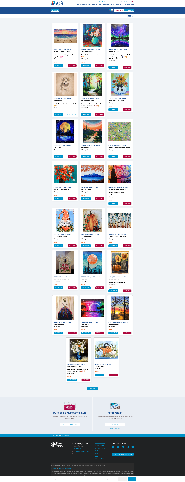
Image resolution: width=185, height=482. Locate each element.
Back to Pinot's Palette (100, 1)
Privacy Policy (61, 468)
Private (129, 10)
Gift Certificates (104, 5)
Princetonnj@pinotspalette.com (81, 451)
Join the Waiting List (71, 114)
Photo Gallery (129, 5)
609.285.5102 (77, 454)
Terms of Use (54, 468)
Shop (117, 5)
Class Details (58, 65)
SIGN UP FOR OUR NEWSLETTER (123, 454)
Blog (121, 5)
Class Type (55, 10)
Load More (92, 388)
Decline (122, 479)
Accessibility (68, 468)
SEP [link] (130, 16)
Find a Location (117, 1)
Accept (132, 479)
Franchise (110, 1)
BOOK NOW (72, 65)
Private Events (92, 5)
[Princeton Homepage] (57, 3)
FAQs (112, 5)
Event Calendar (82, 5)
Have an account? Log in (115, 428)
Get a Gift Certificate (70, 424)
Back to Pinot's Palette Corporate (60, 435)
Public (119, 10)
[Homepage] (61, 444)
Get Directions (77, 448)
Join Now (115, 424)
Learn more (112, 478)
